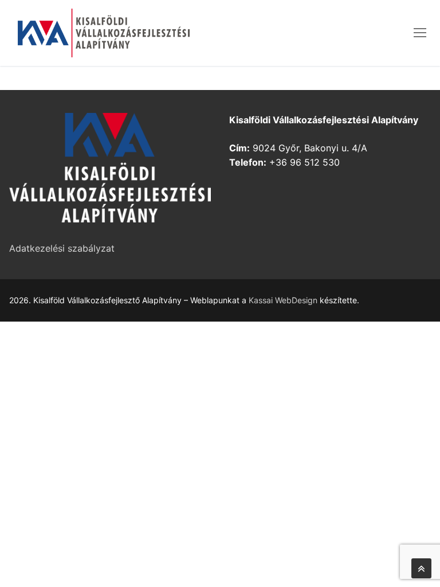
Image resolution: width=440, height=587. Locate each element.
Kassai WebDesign (283, 300)
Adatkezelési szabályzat (62, 248)
